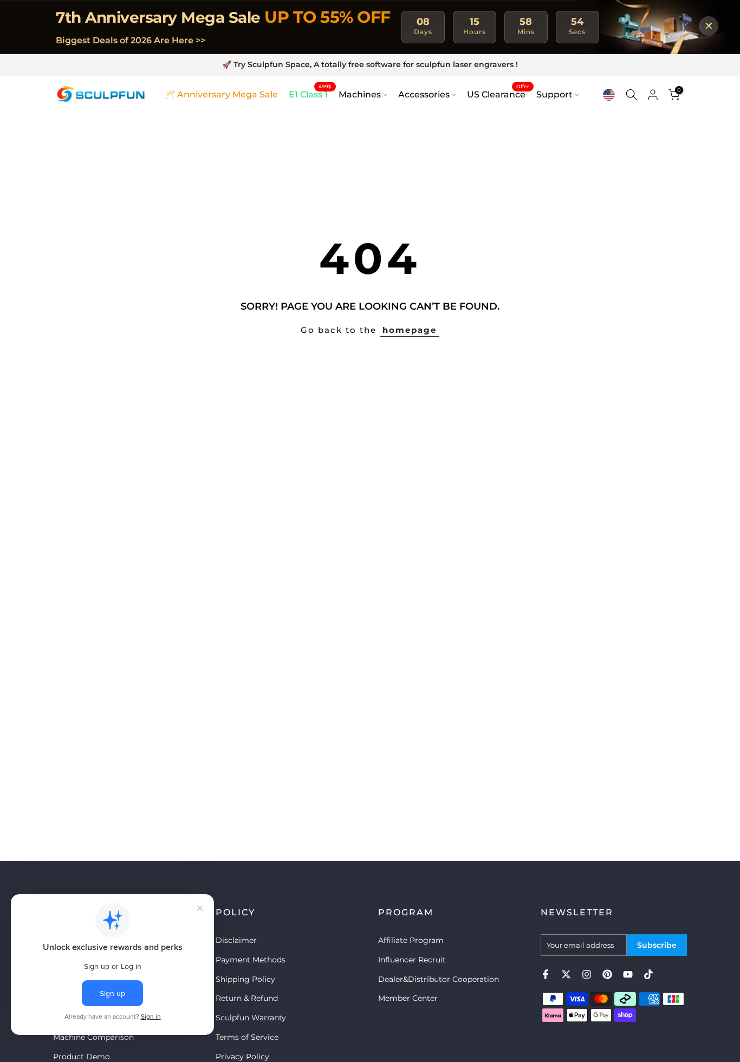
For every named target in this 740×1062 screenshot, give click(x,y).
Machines (360, 94)
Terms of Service (247, 1037)
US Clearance (498, 94)
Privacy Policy (242, 1056)
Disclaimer (236, 940)
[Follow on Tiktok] (648, 974)
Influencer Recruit (412, 960)
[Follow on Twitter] (566, 974)
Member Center (408, 998)
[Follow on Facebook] (545, 974)
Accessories (424, 94)
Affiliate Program (411, 940)
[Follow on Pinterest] (607, 974)
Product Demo (81, 1056)
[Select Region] (608, 94)
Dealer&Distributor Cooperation (438, 979)
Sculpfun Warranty (251, 1017)
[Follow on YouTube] (628, 974)
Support (554, 94)
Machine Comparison (93, 1037)
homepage (409, 330)
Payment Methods (250, 960)
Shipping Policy (245, 979)
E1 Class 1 (310, 94)
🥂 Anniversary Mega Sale (221, 94)
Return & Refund (247, 998)
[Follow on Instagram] (587, 974)
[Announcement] (370, 64)
